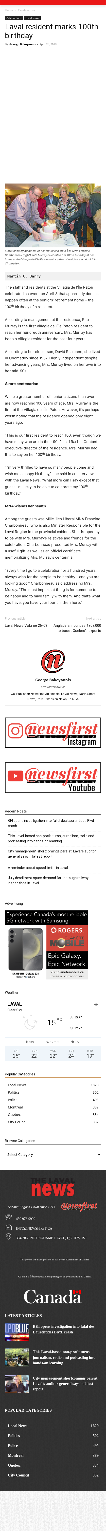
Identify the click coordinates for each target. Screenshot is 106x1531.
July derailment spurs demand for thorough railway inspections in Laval (48, 880)
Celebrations (26, 10)
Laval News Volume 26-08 (26, 625)
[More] (90, 172)
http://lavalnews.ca (53, 687)
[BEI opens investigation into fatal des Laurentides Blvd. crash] (17, 1332)
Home (9, 10)
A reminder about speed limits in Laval (38, 868)
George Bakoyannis (22, 44)
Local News (32, 18)
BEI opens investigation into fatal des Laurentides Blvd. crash (51, 823)
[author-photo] (53, 673)
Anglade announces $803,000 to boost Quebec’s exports (77, 628)
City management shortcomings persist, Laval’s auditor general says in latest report (52, 853)
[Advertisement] (53, 105)
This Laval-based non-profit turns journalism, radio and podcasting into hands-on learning (51, 838)
